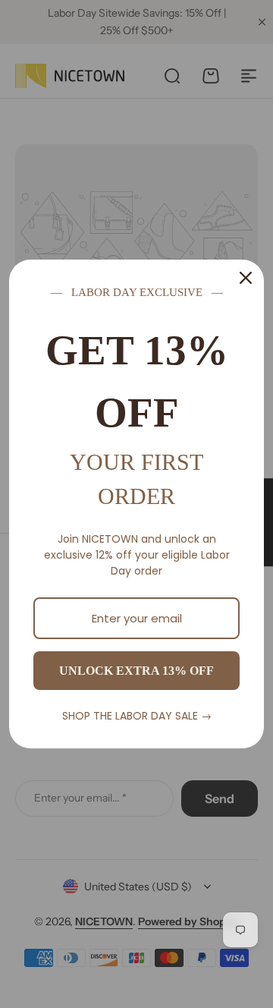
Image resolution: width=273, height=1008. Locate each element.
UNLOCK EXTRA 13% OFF (136, 670)
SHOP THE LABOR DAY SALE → (137, 715)
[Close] (246, 278)
